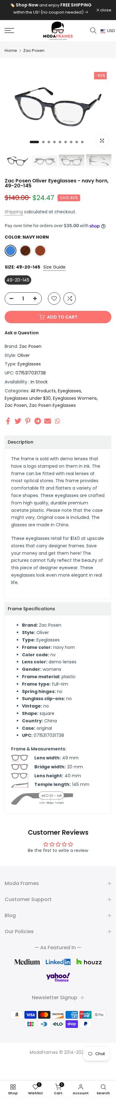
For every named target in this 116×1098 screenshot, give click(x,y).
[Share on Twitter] (18, 420)
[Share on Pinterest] (27, 420)
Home (11, 50)
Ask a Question (22, 333)
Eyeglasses (29, 364)
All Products (43, 391)
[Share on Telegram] (37, 420)
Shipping (14, 212)
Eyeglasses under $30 (28, 398)
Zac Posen (34, 50)
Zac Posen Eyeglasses (52, 405)
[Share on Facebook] (8, 420)
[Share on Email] (47, 420)
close (105, 10)
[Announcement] (50, 9)
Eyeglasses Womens (75, 398)
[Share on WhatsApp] (57, 420)
